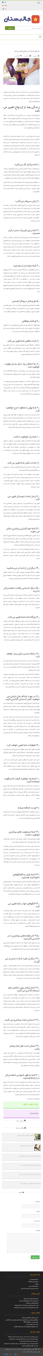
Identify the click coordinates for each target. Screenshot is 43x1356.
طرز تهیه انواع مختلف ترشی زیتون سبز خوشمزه (26, 1307)
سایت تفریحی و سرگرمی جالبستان (29, 1288)
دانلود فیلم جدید (33, 1279)
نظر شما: (38, 1230)
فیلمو (36, 1284)
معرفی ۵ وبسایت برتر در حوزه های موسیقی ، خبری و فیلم (23, 1338)
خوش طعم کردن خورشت (32, 1303)
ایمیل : (38, 1211)
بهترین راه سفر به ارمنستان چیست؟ (28, 1341)
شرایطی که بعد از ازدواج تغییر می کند (27, 51)
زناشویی (35, 56)
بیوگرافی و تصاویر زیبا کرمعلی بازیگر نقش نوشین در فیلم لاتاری (22, 1319)
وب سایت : (37, 1220)
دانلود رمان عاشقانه (33, 1281)
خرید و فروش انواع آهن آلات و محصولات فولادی (26, 1326)
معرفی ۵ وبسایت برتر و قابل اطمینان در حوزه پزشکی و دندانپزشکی (21, 1343)
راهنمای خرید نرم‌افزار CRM (30, 1322)
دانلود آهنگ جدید (33, 1286)
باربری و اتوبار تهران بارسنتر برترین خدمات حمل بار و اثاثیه (23, 1336)
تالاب (28, 1098)
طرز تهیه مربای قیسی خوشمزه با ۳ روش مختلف (26, 1305)
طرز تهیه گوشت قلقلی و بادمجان (30, 1317)
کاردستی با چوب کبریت (32, 1324)
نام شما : (37, 1201)
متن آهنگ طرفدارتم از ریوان (30, 1298)
